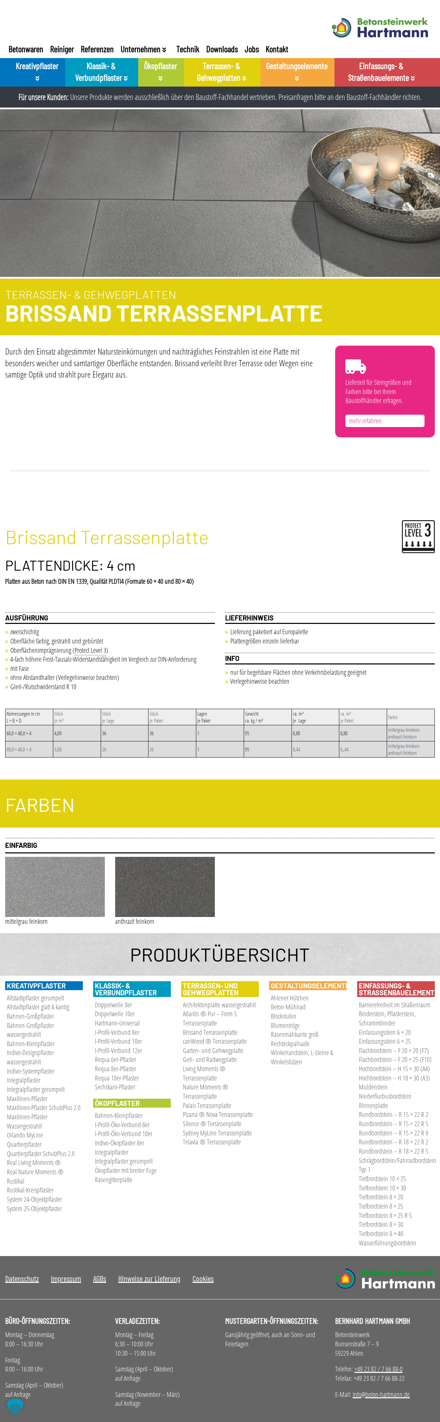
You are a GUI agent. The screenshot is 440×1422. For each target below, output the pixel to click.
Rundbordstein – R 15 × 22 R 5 (393, 1123)
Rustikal (15, 1181)
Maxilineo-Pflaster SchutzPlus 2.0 (43, 1107)
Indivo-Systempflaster (30, 1071)
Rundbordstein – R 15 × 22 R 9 (393, 1133)
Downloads (222, 49)
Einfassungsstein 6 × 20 (385, 1032)
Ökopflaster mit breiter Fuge (126, 1170)
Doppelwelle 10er (115, 1013)
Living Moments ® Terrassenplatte (204, 1073)
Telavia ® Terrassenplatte (212, 1141)
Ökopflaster (160, 65)
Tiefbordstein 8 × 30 (381, 1224)
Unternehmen (141, 49)
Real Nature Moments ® (35, 1171)
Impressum (66, 1278)
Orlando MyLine (25, 1135)
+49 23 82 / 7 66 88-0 (378, 1369)
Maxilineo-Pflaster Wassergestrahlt (27, 1121)
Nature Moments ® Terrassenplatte (205, 1091)
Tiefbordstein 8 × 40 (381, 1233)
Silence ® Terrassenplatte (212, 1123)
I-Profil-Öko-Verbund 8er (122, 1124)
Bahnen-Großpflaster (30, 1016)
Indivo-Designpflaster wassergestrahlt (30, 1057)
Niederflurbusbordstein (385, 1096)
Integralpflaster (23, 1080)
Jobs (252, 49)
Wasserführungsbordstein (387, 1242)
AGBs (99, 1278)
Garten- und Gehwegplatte (213, 1050)
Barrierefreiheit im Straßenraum (394, 1004)
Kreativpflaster (37, 65)
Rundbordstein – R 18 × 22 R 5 (393, 1151)
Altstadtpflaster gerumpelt (35, 998)
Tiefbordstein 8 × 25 (381, 1206)
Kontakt (277, 49)
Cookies (203, 1278)
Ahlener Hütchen (290, 998)
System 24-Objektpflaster (34, 1199)
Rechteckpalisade (290, 1043)
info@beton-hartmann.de (381, 1394)
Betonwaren (26, 49)
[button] (15, 1407)
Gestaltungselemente (297, 65)
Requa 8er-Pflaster (115, 1068)
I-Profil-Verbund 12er (118, 1050)
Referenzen (97, 49)
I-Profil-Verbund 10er (118, 1041)
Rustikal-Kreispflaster (30, 1190)
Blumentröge (285, 1025)
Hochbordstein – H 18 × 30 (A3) (394, 1078)
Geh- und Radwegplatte (210, 1059)
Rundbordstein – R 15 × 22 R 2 (393, 1114)
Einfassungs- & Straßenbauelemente (379, 71)
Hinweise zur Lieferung (149, 1278)
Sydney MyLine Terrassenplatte (217, 1133)
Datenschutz (22, 1278)
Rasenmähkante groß (294, 1034)
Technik (187, 49)
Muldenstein (373, 1086)
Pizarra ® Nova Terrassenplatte (218, 1114)
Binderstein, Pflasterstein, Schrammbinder (387, 1018)
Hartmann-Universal (117, 1023)
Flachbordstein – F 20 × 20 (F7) (394, 1050)
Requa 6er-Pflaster (115, 1059)
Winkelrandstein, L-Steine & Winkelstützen (302, 1057)
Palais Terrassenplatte (207, 1105)
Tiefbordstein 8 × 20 (381, 1196)
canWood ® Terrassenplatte (215, 1041)
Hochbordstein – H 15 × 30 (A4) (394, 1068)
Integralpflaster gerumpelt (36, 1089)
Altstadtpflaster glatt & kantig (38, 1006)
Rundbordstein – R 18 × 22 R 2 (393, 1141)
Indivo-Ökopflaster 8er (119, 1142)
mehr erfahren (365, 420)
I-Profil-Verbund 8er (117, 1032)
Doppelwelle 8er (113, 1004)
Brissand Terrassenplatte (210, 1032)
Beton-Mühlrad (288, 1006)
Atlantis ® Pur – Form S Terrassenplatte (210, 1018)
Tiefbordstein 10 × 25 (382, 1178)
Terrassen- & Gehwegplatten (219, 71)
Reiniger (62, 49)
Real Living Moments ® (34, 1162)
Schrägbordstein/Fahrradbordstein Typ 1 (397, 1165)
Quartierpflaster (24, 1144)
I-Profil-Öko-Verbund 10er (123, 1133)
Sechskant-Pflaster (115, 1086)
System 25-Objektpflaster (34, 1208)
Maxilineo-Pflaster (27, 1098)
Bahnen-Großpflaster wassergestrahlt (30, 1030)
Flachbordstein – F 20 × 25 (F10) (395, 1059)
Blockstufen (283, 1016)
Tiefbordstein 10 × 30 (382, 1188)
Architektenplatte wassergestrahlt (219, 1004)
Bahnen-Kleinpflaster (30, 1043)
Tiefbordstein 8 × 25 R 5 (385, 1215)
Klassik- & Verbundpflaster (99, 71)
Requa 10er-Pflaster (117, 1078)
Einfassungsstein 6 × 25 (385, 1041)
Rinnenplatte (373, 1105)
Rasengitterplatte (113, 1179)
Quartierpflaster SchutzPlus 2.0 (41, 1153)
